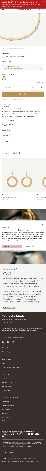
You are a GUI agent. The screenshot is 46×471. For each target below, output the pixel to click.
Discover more (9, 307)
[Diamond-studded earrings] (19, 175)
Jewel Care (6, 130)
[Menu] (3, 9)
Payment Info (6, 135)
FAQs (4, 421)
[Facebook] (3, 342)
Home (4, 48)
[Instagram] (8, 342)
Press (3, 363)
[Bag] (42, 9)
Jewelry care (6, 417)
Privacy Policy (5, 458)
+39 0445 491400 (7, 323)
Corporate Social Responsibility (12, 367)
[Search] (37, 9)
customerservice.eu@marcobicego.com (14, 319)
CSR (37, 461)
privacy (17, 337)
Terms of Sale (22, 458)
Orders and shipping (8, 405)
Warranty (5, 413)
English (12, 452)
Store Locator (6, 359)
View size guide (40, 82)
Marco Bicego (6, 352)
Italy (3, 452)
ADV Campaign (7, 390)
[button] (5, 227)
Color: (8, 74)
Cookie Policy (14, 458)
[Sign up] (43, 333)
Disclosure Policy (16, 461)
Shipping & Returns (9, 125)
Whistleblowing (6, 461)
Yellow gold (4, 78)
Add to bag (23, 94)
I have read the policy (14, 337)
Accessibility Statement (28, 461)
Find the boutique (18, 100)
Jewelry (4, 378)
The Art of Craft (7, 382)
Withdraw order (7, 409)
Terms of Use (31, 458)
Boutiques (5, 356)
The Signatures (6, 386)
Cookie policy (29, 240)
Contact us (6, 100)
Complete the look (11, 153)
